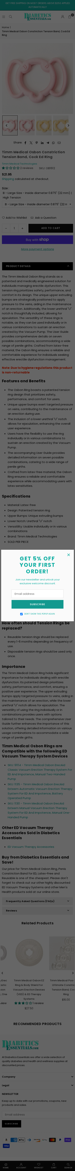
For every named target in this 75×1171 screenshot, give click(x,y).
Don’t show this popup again (39, 613)
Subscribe (37, 604)
